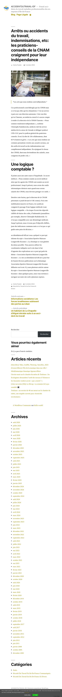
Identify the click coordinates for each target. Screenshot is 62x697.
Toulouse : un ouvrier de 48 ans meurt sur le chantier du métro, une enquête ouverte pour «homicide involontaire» (30, 393)
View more (27, 692)
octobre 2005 (17, 650)
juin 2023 (16, 525)
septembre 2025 (18, 458)
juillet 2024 (17, 502)
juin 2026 (16, 429)
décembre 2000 (18, 653)
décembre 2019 (18, 598)
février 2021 (17, 570)
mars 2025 (16, 477)
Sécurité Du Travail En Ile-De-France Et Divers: (30, 676)
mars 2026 (16, 438)
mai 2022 (16, 550)
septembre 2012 (18, 637)
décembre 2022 (18, 531)
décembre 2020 (18, 576)
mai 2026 (16, 432)
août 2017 (16, 627)
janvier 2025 (17, 483)
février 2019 (17, 611)
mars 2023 (16, 528)
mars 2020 (16, 592)
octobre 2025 (17, 454)
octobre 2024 (17, 493)
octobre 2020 (17, 579)
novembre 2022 (18, 534)
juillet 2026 (17, 426)
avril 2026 (16, 435)
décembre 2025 (18, 448)
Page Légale (22, 14)
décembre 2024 (18, 486)
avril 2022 (16, 554)
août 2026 (16, 422)
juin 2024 (16, 506)
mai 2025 (16, 470)
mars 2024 (16, 515)
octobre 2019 (17, 602)
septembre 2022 (18, 538)
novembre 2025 (18, 451)
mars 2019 (16, 608)
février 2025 (17, 480)
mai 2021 (16, 563)
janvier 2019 (17, 615)
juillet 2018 (17, 621)
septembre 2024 (18, 496)
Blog (13, 14)
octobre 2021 (17, 560)
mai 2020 (16, 589)
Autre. (15, 670)
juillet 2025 (17, 464)
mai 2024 (16, 509)
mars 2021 (16, 566)
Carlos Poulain (17, 65)
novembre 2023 (18, 518)
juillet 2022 (17, 544)
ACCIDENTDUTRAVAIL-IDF (23, 6)
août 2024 (16, 499)
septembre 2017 (18, 624)
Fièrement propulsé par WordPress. (37, 688)
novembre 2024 (18, 490)
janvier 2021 (17, 573)
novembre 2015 (18, 634)
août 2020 (16, 582)
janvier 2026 (17, 445)
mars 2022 (16, 557)
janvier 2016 (17, 631)
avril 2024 (16, 512)
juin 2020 (16, 586)
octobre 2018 (17, 618)
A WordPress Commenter (22, 405)
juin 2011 (16, 643)
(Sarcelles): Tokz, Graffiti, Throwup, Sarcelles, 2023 (29, 365)
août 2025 (16, 461)
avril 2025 (16, 474)
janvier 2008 (17, 647)
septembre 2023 (18, 522)
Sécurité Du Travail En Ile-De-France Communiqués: (32, 673)
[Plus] (30, 15)
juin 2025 (16, 467)
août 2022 (16, 541)
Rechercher (15, 329)
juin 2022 (16, 547)
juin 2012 (16, 640)
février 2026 (17, 442)
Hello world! (38, 405)
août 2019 (16, 605)
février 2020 (17, 595)
